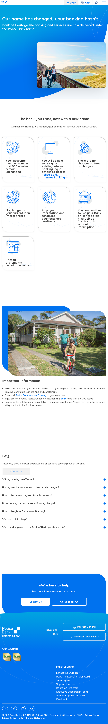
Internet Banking (86, 626)
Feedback (62, 699)
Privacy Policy (9, 718)
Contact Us (16, 471)
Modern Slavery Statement (31, 718)
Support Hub (63, 684)
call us (64, 398)
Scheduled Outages (67, 672)
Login (73, 2)
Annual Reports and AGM (70, 695)
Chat (87, 2)
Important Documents (86, 636)
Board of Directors (67, 688)
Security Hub (63, 680)
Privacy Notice (92, 715)
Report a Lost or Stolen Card (73, 676)
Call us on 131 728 (69, 601)
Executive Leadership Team (72, 691)
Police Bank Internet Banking (53, 176)
